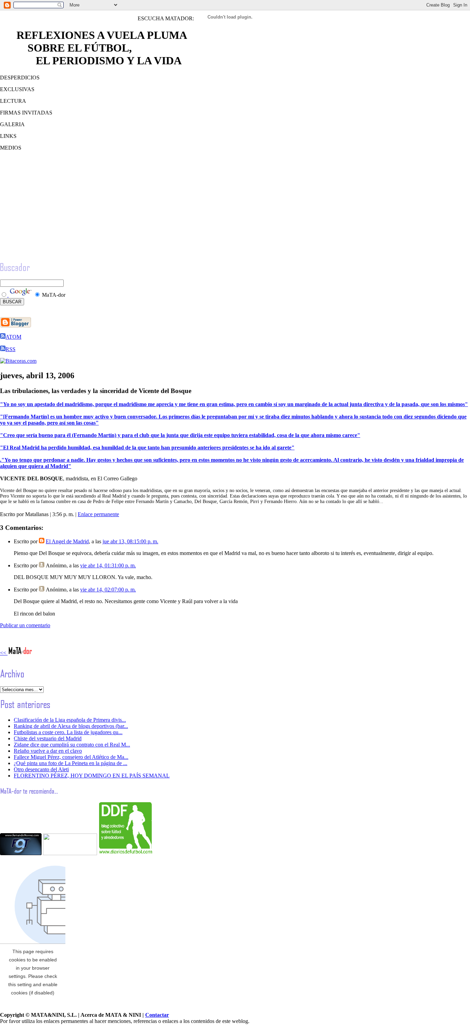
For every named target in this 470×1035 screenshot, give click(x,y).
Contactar (157, 1015)
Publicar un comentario (25, 625)
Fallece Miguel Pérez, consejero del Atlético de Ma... (71, 757)
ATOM (13, 337)
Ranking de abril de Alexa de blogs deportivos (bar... (71, 726)
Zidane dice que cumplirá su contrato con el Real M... (72, 745)
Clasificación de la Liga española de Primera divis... (70, 720)
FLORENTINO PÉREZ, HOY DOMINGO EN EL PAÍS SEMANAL (92, 775)
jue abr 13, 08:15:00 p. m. (130, 541)
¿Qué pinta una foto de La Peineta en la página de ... (70, 763)
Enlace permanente (98, 514)
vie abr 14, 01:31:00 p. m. (108, 565)
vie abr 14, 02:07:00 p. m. (108, 589)
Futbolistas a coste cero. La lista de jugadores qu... (68, 732)
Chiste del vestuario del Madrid (48, 738)
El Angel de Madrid (67, 541)
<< (4, 653)
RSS (10, 349)
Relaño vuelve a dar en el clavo (48, 751)
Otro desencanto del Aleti (41, 769)
